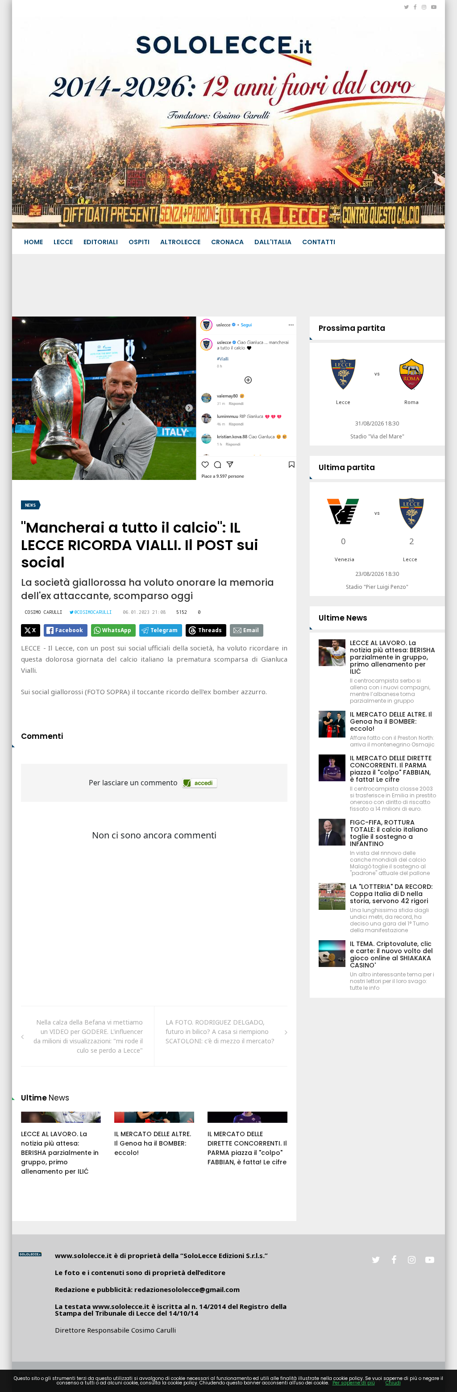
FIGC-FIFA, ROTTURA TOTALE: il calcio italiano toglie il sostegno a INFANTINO (389, 833)
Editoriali (100, 242)
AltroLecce (180, 242)
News (30, 505)
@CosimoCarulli (93, 612)
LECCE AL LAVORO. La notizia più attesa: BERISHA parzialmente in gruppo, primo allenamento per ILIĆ (60, 1152)
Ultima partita (347, 467)
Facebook (69, 630)
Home (33, 242)
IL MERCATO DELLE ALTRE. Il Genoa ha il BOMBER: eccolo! (152, 1143)
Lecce (63, 242)
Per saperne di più (353, 1382)
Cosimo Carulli (43, 612)
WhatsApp (116, 630)
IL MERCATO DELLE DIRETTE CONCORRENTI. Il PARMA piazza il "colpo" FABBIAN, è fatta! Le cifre (247, 1148)
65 (35, 1126)
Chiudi (393, 1382)
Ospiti (139, 242)
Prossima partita (352, 328)
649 (129, 1126)
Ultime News (343, 618)
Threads (210, 630)
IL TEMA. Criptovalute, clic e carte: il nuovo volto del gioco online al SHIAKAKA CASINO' (391, 954)
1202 (224, 1126)
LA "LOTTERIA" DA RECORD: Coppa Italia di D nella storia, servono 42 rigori (391, 893)
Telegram (164, 630)
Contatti (318, 242)
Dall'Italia (272, 242)
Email (251, 630)
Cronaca (227, 242)
